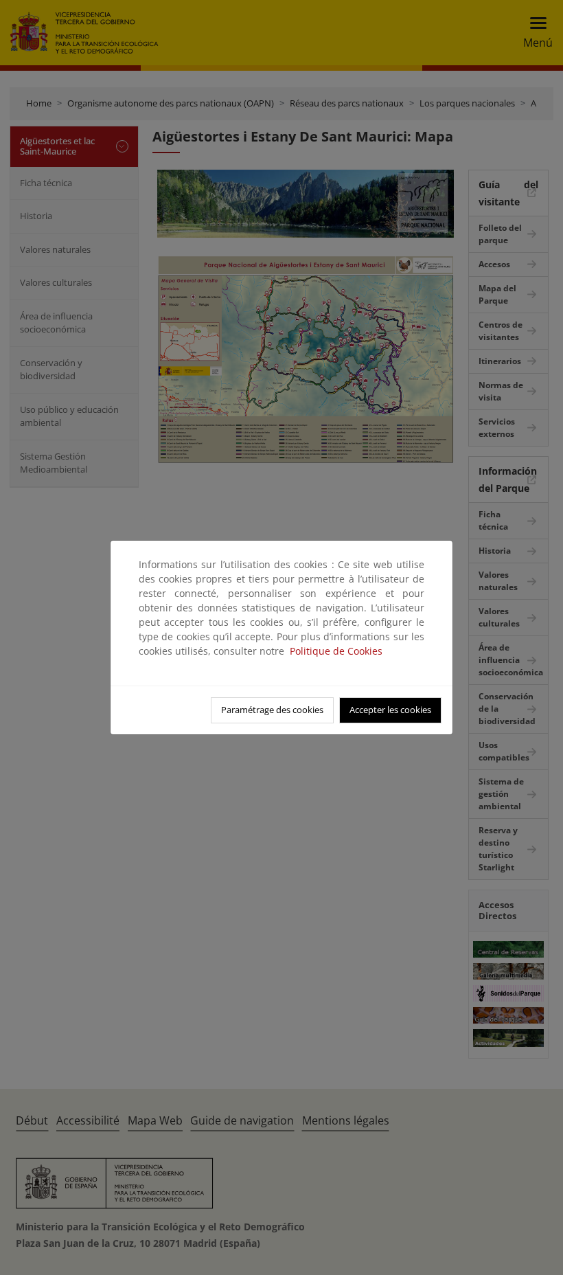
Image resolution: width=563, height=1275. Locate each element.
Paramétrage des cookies (272, 709)
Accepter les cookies (390, 709)
